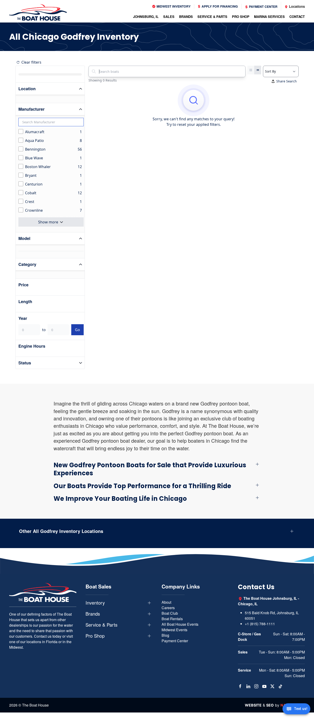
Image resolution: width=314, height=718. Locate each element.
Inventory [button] (95, 603)
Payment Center (262, 6)
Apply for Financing (219, 6)
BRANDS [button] (186, 16)
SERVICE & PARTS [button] (212, 16)
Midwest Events (174, 629)
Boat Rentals (172, 618)
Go (77, 329)
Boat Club (170, 613)
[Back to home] (38, 12)
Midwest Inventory (173, 6)
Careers (168, 607)
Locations (296, 6)
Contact (297, 16)
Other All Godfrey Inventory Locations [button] (61, 531)
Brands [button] (93, 614)
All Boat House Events (180, 624)
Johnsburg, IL (146, 16)
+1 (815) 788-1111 (260, 623)
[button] (157, 469)
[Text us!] (296, 709)
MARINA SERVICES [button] (269, 16)
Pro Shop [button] (95, 636)
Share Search (286, 81)
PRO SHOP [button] (240, 16)
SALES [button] (168, 16)
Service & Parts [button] (101, 625)
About (166, 602)
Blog (165, 635)
